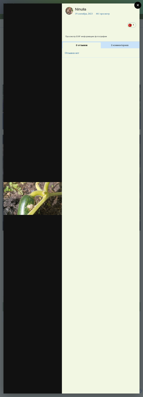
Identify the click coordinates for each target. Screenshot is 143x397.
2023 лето (27, 31)
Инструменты (46, 387)
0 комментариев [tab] (120, 45)
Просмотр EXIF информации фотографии (86, 36)
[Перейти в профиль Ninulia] (69, 11)
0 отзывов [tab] (81, 45)
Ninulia (80, 9)
